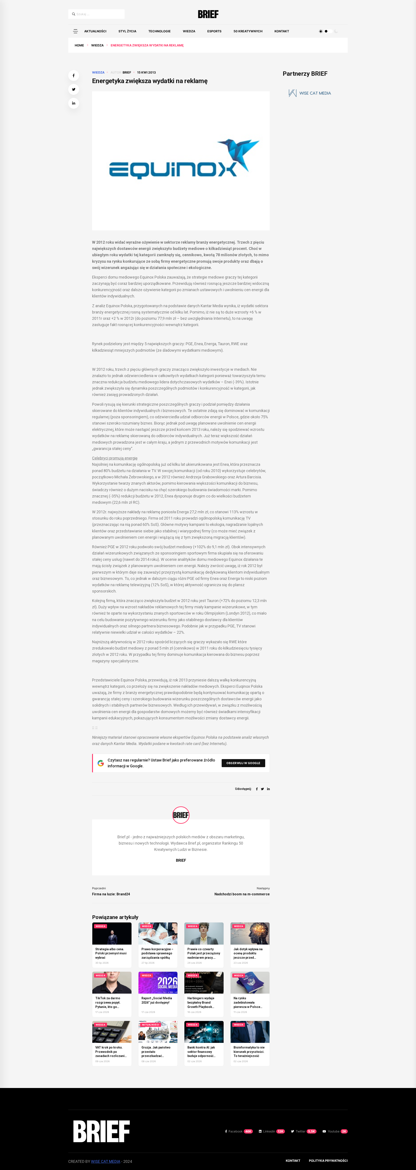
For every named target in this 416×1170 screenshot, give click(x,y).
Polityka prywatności (328, 1160)
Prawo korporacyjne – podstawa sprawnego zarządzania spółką (157, 953)
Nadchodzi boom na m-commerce (242, 894)
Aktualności (95, 31)
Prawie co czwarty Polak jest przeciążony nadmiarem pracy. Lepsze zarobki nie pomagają (203, 957)
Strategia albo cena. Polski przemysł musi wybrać (111, 953)
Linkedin (273, 1131)
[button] (75, 31)
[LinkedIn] (268, 789)
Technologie (159, 31)
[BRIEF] (208, 14)
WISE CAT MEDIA (105, 1161)
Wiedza (189, 31)
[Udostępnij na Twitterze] (73, 89)
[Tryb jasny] (321, 31)
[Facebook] (257, 789)
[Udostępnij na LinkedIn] (73, 103)
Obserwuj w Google (243, 763)
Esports (214, 31)
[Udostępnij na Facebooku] (73, 75)
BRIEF (127, 72)
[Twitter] (262, 789)
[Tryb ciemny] (336, 31)
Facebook (240, 1131)
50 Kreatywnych (248, 31)
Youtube (337, 1131)
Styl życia (127, 31)
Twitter (305, 1131)
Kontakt (282, 31)
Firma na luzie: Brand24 (111, 894)
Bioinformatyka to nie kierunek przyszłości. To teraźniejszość (249, 1052)
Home (79, 45)
